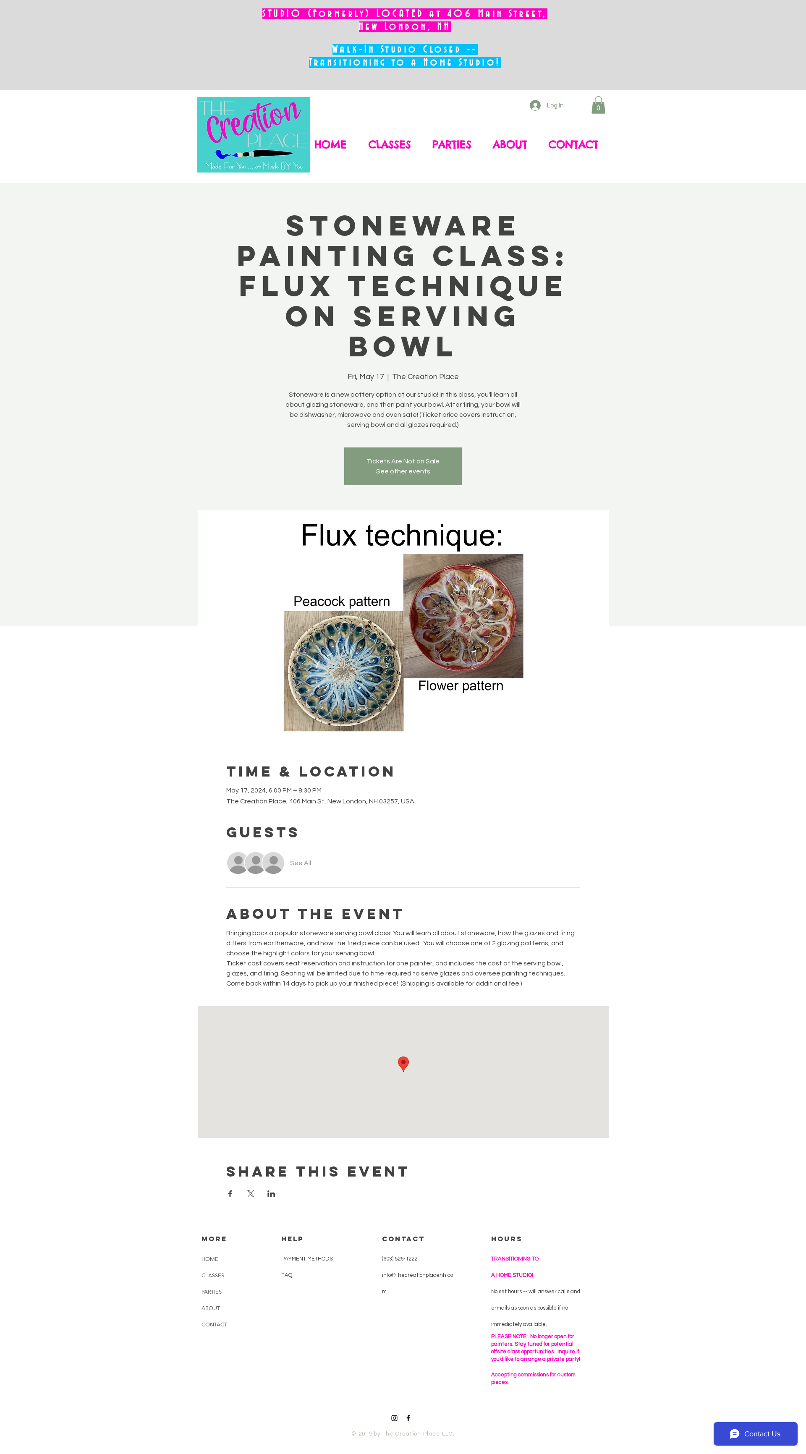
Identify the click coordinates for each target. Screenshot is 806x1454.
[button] (598, 105)
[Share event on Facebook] (230, 1193)
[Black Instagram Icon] (394, 1418)
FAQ (286, 1275)
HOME (210, 1259)
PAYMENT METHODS (307, 1259)
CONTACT (214, 1324)
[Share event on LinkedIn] (271, 1193)
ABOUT (211, 1308)
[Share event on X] (251, 1193)
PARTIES (212, 1292)
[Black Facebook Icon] (408, 1418)
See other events (403, 471)
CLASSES (213, 1275)
